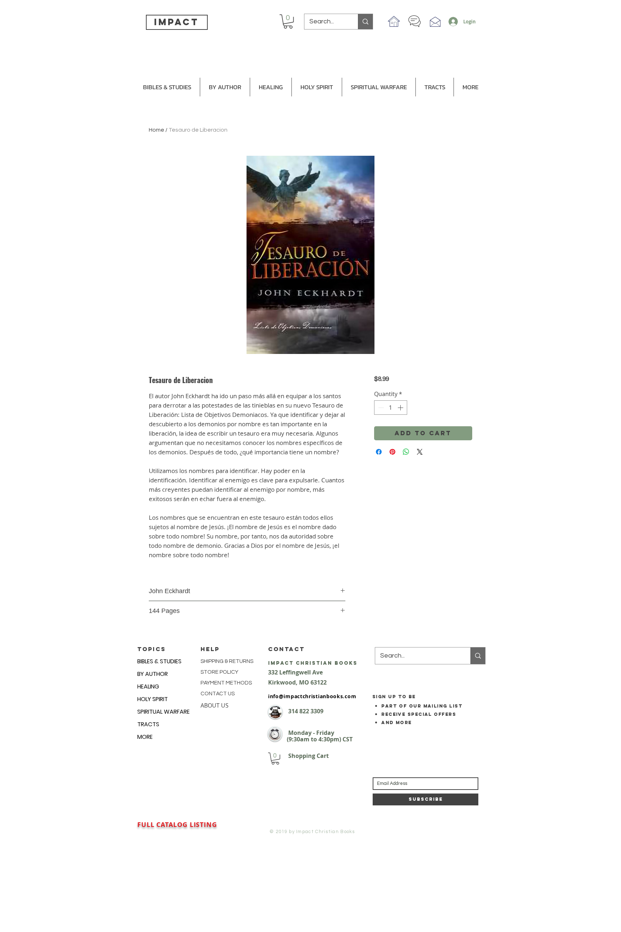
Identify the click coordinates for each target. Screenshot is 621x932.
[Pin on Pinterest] (392, 451)
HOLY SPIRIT (152, 699)
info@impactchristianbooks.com (312, 696)
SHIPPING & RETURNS (227, 661)
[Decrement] (380, 407)
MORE (145, 737)
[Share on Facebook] (378, 451)
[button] (288, 21)
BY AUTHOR (152, 674)
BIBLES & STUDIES (159, 661)
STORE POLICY (220, 672)
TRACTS (148, 724)
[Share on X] (419, 451)
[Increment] (401, 407)
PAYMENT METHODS (226, 683)
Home (156, 130)
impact (176, 22)
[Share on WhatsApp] (406, 451)
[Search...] (365, 21)
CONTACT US (218, 693)
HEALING (148, 686)
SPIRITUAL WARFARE (163, 712)
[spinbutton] (390, 407)
